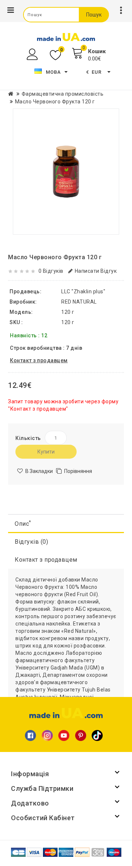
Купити (46, 452)
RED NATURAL (79, 302)
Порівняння (78, 471)
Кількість (28, 438)
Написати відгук (96, 271)
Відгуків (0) (31, 541)
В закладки (39, 471)
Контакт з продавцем (46, 559)
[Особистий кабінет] (33, 54)
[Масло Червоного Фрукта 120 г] (66, 171)
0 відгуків (50, 271)
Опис (23, 523)
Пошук (94, 15)
